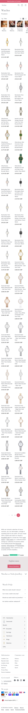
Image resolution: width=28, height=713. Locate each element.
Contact (16, 665)
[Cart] (22, 5)
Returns (16, 660)
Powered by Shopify (20, 709)
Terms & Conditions (5, 672)
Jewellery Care (4, 658)
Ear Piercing (4, 665)
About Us (3, 667)
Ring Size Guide (5, 660)
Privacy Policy (4, 670)
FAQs (16, 663)
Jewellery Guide (5, 663)
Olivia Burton (10, 545)
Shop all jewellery (14, 566)
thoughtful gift (5, 537)
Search (16, 667)
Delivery (17, 658)
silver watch (10, 539)
